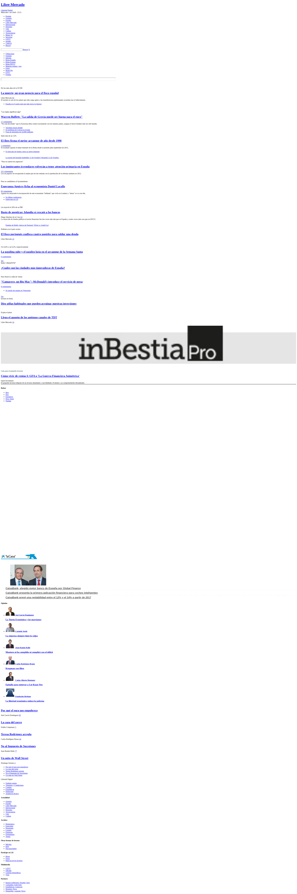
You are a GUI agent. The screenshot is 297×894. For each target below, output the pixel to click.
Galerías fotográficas (13, 873)
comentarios (6, 122)
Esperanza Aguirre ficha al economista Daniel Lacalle (33, 186)
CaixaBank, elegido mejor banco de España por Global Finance (43, 588)
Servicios (9, 37)
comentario (5, 146)
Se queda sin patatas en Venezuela (18, 291)
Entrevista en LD (12, 199)
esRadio (8, 871)
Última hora (10, 54)
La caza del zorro (11, 722)
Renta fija (9, 70)
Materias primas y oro (13, 66)
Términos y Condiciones (15, 785)
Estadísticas (10, 789)
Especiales (9, 826)
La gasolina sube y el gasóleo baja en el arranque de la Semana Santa (42, 251)
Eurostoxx (9, 397)
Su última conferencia (13, 197)
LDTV (8, 39)
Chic (7, 29)
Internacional (10, 25)
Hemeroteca (10, 824)
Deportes (9, 27)
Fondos (8, 75)
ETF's (8, 73)
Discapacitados (11, 849)
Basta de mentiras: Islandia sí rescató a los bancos (30, 212)
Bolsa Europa (11, 62)
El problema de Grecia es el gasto (18, 130)
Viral (7, 875)
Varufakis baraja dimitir (14, 128)
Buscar (8, 45)
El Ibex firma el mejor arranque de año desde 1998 (31, 140)
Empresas (9, 832)
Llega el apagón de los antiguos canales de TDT (29, 317)
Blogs (8, 856)
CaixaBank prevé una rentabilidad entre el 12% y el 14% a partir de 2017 (48, 597)
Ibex (7, 393)
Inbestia (8, 58)
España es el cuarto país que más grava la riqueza (24, 104)
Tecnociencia (10, 33)
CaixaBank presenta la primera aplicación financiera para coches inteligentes (52, 592)
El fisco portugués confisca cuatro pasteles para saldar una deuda (39, 234)
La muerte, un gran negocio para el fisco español (30, 93)
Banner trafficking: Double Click (18, 883)
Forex (8, 68)
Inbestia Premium (148, 345)
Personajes (9, 828)
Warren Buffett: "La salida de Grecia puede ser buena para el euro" (41, 116)
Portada (8, 16)
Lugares (8, 830)
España (8, 20)
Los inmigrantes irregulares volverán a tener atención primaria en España (45, 166)
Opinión (9, 18)
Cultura (8, 31)
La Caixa (19, 556)
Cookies (9, 787)
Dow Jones (10, 399)
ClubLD (9, 43)
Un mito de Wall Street (14, 758)
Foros (8, 859)
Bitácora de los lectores (14, 861)
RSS (7, 847)
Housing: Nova (11, 889)
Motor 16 (9, 35)
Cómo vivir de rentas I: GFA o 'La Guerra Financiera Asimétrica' (40, 375)
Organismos (10, 834)
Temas (8, 837)
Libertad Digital (7, 10)
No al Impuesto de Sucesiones (18, 746)
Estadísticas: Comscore (14, 887)
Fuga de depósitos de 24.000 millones (19, 132)
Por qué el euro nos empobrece (19, 710)
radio (8, 41)
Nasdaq (8, 401)
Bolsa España (11, 60)
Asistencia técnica (12, 794)
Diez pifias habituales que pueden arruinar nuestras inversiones (38, 303)
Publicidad (9, 792)
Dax (7, 395)
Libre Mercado (13, 4)
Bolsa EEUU (10, 64)
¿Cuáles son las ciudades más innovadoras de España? (33, 267)
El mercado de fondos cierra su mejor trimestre (23, 152)
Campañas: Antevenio (14, 885)
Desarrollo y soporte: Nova (15, 891)
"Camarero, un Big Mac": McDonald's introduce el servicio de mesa (42, 281)
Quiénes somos (11, 783)
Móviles (8, 844)
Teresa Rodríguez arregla (16, 734)
